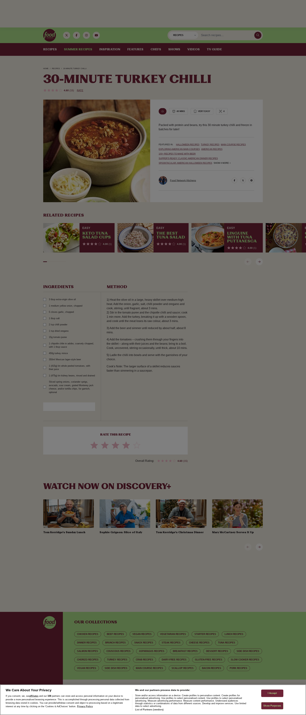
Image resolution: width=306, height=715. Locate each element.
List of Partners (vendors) (149, 709)
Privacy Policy (85, 706)
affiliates (33, 696)
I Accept (272, 693)
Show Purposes (272, 705)
